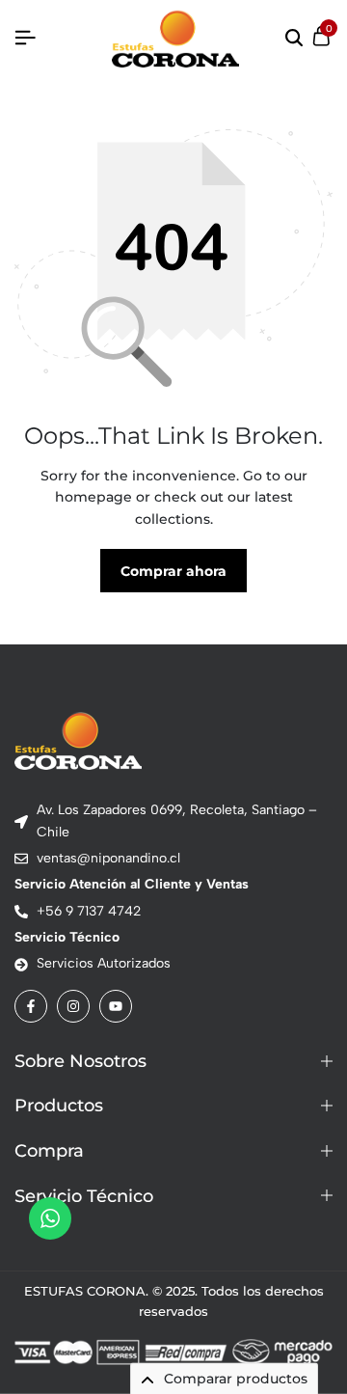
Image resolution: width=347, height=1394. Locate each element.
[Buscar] (294, 38)
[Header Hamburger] (25, 38)
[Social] (30, 1006)
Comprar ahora (173, 571)
